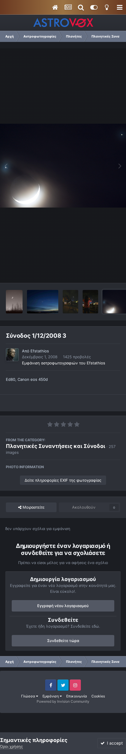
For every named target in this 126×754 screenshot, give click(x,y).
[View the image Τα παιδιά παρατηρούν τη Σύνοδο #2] (70, 301)
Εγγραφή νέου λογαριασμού (63, 605)
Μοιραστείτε (33, 507)
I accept (114, 743)
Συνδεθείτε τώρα (63, 640)
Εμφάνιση (51, 696)
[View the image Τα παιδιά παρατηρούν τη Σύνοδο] (90, 301)
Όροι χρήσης (11, 746)
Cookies (98, 696)
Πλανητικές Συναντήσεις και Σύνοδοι (55, 446)
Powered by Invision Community (63, 701)
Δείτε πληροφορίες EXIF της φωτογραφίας (63, 480)
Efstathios (39, 351)
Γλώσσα (28, 696)
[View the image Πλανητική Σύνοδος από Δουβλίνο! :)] (14, 301)
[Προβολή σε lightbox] (63, 166)
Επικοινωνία (76, 696)
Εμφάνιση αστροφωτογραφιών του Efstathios (63, 363)
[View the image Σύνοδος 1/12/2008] (42, 301)
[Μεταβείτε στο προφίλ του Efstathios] (12, 354)
